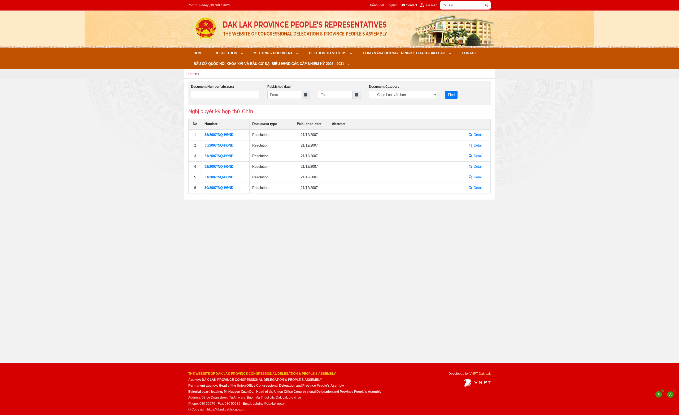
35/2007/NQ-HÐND (218, 145)
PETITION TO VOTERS (328, 53)
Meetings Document (274, 53)
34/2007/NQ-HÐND (218, 156)
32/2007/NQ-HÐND (218, 167)
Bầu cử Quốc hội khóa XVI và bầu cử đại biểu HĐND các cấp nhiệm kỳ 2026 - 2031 (269, 64)
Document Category (384, 86)
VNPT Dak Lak (480, 373)
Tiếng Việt (376, 5)
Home (199, 53)
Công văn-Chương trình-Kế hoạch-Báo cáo (404, 53)
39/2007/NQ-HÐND (218, 135)
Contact (470, 53)
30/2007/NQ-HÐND (218, 188)
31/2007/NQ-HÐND (218, 177)
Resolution (226, 53)
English (391, 5)
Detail (477, 135)
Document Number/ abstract (212, 86)
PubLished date (279, 86)
